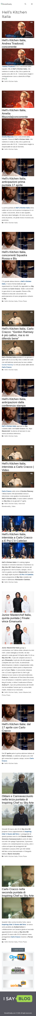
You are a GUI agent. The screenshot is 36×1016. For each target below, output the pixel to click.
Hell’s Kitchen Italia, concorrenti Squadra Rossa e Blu (14, 255)
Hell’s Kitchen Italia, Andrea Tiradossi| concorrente (14, 43)
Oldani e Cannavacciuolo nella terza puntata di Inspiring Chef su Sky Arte (18, 799)
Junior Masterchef (24, 692)
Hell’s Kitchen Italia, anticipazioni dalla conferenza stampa (14, 402)
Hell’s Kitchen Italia (23, 208)
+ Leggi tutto (18, 950)
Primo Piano (22, 301)
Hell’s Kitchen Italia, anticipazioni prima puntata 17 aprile (14, 182)
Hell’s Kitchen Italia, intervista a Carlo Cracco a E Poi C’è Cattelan (17, 537)
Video (13, 506)
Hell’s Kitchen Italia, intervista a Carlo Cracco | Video (18, 467)
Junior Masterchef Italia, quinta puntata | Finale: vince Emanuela (16, 618)
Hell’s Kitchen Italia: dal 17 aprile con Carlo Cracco (16, 727)
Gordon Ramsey (7, 365)
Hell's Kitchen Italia (11, 81)
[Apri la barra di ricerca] (25, 4)
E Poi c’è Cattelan (26, 574)
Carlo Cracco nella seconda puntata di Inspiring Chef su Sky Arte (18, 892)
